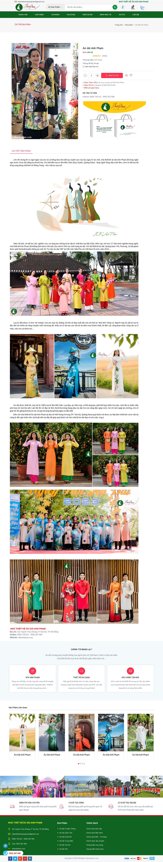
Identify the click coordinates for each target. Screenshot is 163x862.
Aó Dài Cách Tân (65, 833)
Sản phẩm (129, 25)
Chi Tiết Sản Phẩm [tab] (21, 151)
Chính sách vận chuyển (95, 841)
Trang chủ (119, 25)
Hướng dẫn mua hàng (94, 845)
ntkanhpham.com (18, 849)
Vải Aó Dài (71, 15)
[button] (79, 764)
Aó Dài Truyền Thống (67, 829)
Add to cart (113, 75)
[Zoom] (74, 47)
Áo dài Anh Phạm (22, 754)
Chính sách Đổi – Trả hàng (96, 837)
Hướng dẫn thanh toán (95, 849)
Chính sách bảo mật (94, 829)
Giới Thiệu (39, 15)
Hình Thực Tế (105, 15)
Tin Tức (122, 15)
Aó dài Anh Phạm (93, 48)
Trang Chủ (23, 15)
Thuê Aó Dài (87, 15)
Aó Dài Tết (63, 849)
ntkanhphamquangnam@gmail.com (25, 834)
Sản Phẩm (55, 15)
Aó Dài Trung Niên (66, 841)
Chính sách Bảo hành (94, 833)
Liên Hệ (136, 15)
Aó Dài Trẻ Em (64, 845)
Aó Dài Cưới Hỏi (65, 837)
